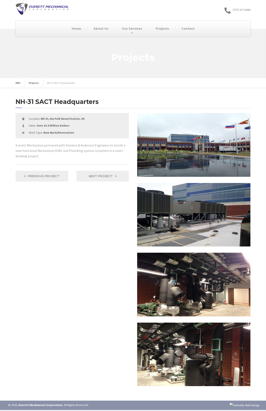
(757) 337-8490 (241, 10)
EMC (18, 82)
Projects (34, 82)
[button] (42, 176)
